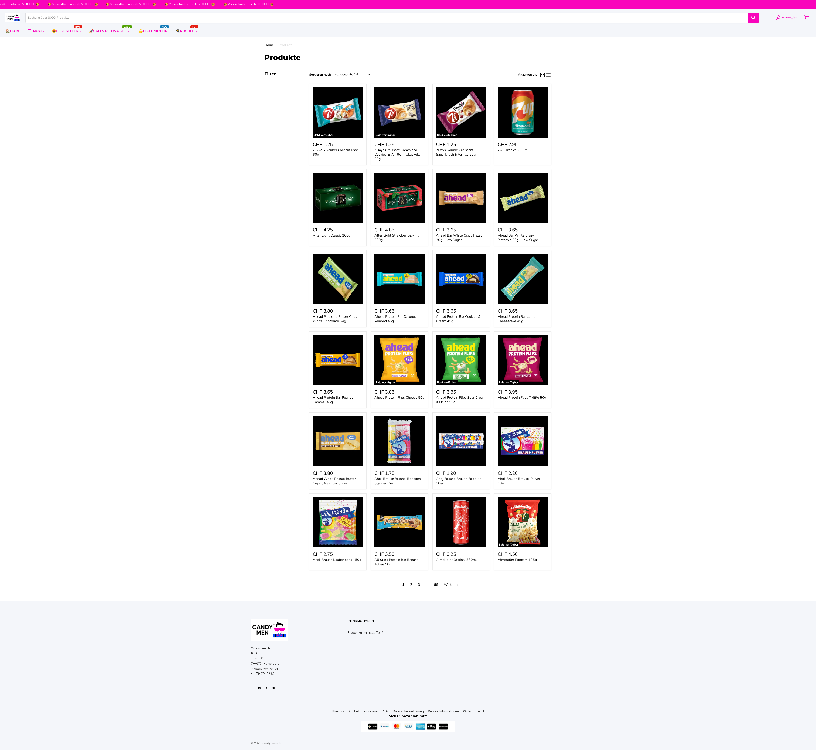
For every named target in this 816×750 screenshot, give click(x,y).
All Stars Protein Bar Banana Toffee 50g (396, 562)
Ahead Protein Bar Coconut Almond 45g (395, 318)
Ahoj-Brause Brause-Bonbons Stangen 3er (397, 481)
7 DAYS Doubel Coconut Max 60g (335, 152)
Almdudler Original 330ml (456, 559)
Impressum (371, 711)
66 (436, 584)
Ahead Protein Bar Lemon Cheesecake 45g (517, 318)
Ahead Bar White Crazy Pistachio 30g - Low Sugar (518, 237)
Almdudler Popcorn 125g (517, 559)
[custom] (252, 688)
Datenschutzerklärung (408, 711)
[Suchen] (753, 18)
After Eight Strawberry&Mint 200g (396, 237)
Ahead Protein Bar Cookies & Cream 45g (458, 318)
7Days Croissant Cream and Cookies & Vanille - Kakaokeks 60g (397, 154)
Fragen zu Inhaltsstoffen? (365, 632)
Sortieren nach (320, 75)
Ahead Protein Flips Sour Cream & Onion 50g (461, 399)
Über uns (338, 711)
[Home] (269, 629)
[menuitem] (13, 30)
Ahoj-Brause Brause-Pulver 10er (519, 481)
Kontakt (354, 711)
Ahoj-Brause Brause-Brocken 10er (458, 481)
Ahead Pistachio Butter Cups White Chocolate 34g (335, 318)
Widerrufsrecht (473, 711)
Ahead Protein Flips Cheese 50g (399, 397)
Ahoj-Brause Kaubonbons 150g (337, 559)
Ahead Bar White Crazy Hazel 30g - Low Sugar (459, 237)
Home (269, 45)
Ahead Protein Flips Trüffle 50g (522, 397)
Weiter (450, 584)
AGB (386, 711)
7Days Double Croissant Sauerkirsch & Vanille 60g (456, 152)
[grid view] (542, 75)
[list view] (548, 75)
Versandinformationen (443, 711)
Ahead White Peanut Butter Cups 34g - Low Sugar (334, 481)
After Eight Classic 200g (331, 235)
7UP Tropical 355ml (513, 150)
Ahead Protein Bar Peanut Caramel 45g (333, 399)
